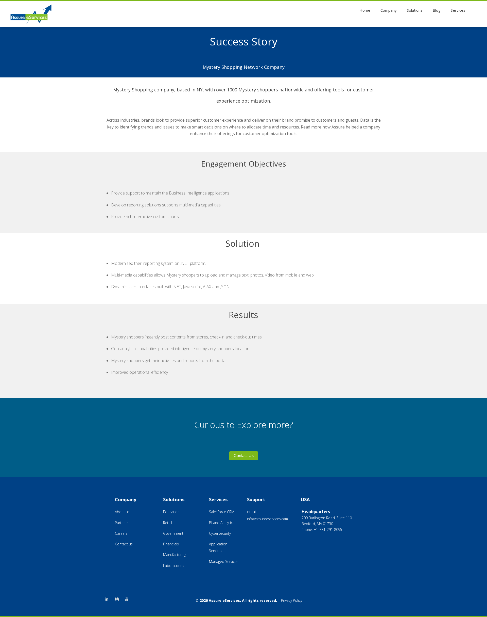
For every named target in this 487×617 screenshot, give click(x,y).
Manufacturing (174, 554)
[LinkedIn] (107, 599)
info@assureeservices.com (267, 518)
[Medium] (118, 599)
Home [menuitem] (364, 10)
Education (171, 511)
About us (122, 511)
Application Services (218, 547)
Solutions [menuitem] (415, 10)
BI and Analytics (221, 522)
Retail (167, 522)
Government (173, 533)
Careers (121, 533)
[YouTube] (129, 599)
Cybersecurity (220, 533)
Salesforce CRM (221, 511)
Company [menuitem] (388, 10)
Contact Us (244, 455)
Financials (171, 544)
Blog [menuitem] (437, 10)
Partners (122, 522)
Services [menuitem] (458, 10)
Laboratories (173, 565)
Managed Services (223, 561)
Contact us (124, 544)
